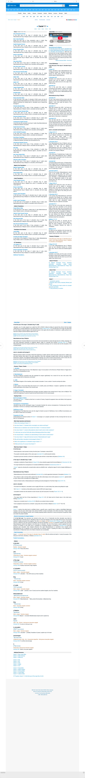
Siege (54, 267)
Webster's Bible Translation (19, 159)
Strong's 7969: (16, 548)
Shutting (51, 267)
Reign (67, 265)
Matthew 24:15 (52, 229)
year (56, 48)
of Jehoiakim (66, 48)
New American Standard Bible (20, 71)
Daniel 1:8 (55, 503)
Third (57, 267)
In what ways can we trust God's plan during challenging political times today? (32, 432)
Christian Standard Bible (19, 106)
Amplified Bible (17, 92)
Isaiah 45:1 (61, 477)
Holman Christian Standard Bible (20, 111)
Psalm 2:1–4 (19, 489)
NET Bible (15, 147)
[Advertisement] (42, 312)
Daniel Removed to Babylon (55, 47)
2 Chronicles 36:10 (53, 194)
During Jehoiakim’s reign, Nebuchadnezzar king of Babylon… (26, 333)
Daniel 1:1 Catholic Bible (19, 673)
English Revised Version (19, 127)
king (71, 48)
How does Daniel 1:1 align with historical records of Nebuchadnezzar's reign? (32, 437)
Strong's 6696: (16, 641)
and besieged (59, 51)
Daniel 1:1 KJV (16, 665)
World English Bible (17, 172)
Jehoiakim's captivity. (55, 281)
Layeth (70, 264)
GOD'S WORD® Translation (19, 132)
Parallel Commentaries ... (19, 538)
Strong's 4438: (16, 565)
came (70, 50)
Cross (39, 28)
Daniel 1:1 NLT (16, 661)
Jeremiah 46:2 (52, 161)
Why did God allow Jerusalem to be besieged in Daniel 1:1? (28, 439)
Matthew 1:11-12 (53, 219)
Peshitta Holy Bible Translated (20, 236)
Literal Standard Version (19, 180)
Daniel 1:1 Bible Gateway (19, 656)
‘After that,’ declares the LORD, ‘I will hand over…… (24, 348)
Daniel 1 (16, 467)
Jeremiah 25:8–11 (62, 342)
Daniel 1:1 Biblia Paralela (19, 669)
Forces (63, 262)
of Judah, (51, 50)
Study (43, 28)
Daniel (12, 19)
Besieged (58, 262)
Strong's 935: (16, 624)
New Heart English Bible (19, 154)
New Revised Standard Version (20, 223)
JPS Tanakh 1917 (17, 244)
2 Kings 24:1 (52, 69)
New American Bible (18, 218)
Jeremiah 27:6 (52, 97)
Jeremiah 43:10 (52, 118)
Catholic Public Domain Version (20, 213)
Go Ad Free (3, 772)
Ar (49, 262)
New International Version (19, 33)
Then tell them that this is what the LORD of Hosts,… (24, 349)
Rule (71, 265)
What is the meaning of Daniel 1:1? (22, 423)
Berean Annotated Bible (18, 97)
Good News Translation (18, 137)
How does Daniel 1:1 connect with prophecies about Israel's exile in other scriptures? (34, 430)
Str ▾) (25, 31)
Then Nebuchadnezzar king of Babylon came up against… (26, 362)
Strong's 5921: (16, 649)
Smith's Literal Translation (19, 200)
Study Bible (16, 322)
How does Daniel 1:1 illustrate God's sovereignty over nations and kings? (31, 425)
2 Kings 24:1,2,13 (53, 244)
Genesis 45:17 (53, 521)
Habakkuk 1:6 (67, 474)
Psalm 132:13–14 (58, 491)
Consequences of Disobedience (20, 403)
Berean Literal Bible (18, 54)
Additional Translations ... (19, 255)
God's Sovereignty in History (20, 398)
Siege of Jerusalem (19, 390)
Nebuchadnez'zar (61, 265)
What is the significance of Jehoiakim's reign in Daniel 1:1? (28, 441)
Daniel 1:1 (22, 399)
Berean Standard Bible (18, 49)
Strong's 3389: (16, 632)
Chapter (69, 322)
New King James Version (19, 66)
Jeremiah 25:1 (52, 85)
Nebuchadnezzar (57, 50)
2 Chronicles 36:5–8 (66, 462)
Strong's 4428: (16, 582)
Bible (9, 19)
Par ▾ (22, 31)
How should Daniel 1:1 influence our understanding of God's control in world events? (33, 434)
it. (63, 51)
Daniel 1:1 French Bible (18, 672)
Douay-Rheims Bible (18, 208)
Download (69, 60)
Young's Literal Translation (19, 193)
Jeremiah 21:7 (52, 106)
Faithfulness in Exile (18, 409)
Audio (35, 28)
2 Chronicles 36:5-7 (53, 252)
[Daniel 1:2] (83, 348)
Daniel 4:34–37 (61, 480)
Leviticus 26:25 (31, 501)
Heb (50, 28)
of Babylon (66, 50)
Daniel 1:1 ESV (16, 662)
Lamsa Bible (16, 231)
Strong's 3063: (16, 590)
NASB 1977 (16, 82)
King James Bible (17, 61)
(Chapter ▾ (19, 31)
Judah (64, 264)
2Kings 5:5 (59, 521)
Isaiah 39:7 (19, 498)
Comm (46, 28)
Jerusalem (58, 264)
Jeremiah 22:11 (37, 535)
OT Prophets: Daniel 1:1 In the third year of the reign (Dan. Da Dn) (28, 676)
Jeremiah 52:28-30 (53, 170)
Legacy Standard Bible (18, 87)
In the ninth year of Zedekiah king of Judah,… (23, 363)
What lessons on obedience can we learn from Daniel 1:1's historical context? (32, 427)
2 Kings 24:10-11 (53, 132)
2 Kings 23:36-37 (53, 183)
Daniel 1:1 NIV (16, 659)
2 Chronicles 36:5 (53, 77)
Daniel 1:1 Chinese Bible (19, 671)
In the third (52, 48)
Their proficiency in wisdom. (56, 288)
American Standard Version (19, 116)
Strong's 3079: (16, 573)
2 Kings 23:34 (36, 462)
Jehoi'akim (51, 264)
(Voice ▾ (56, 31)
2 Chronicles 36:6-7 (53, 141)
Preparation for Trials (18, 415)
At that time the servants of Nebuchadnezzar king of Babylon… (27, 361)
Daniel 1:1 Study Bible (18, 668)
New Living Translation (18, 39)
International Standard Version (20, 142)
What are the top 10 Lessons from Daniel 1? (25, 444)
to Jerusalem (52, 51)
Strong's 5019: (16, 599)
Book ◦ (65, 322)
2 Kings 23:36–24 (46, 328)
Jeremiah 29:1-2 (52, 204)
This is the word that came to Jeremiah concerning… (24, 336)
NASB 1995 (16, 77)
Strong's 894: (16, 615)
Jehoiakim (69, 262)
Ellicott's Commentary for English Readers (23, 516)
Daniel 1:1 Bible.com (18, 657)
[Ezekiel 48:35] (1, 348)
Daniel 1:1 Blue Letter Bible (19, 654)
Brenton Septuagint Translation (20, 249)
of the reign (60, 48)
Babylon (53, 262)
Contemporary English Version (20, 121)
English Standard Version (19, 44)
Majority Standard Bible (18, 167)
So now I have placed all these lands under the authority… (25, 347)
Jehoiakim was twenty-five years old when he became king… (26, 334)
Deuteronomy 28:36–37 (55, 464)
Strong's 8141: (16, 557)
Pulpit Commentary (18, 532)
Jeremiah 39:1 (52, 152)
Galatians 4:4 (61, 456)
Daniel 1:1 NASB (17, 664)
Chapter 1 (15, 19)
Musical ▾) (60, 31)
